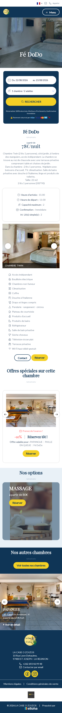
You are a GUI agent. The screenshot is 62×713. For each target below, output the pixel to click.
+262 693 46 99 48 (32, 663)
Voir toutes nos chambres (31, 565)
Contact (22, 357)
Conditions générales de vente (42, 683)
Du (13, 80)
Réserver (40, 357)
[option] (31, 246)
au (34, 80)
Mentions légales (12, 683)
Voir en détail (12, 624)
